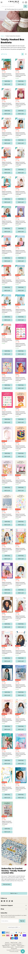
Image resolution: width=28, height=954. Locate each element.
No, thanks (14, 484)
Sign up (14, 480)
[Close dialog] (25, 465)
